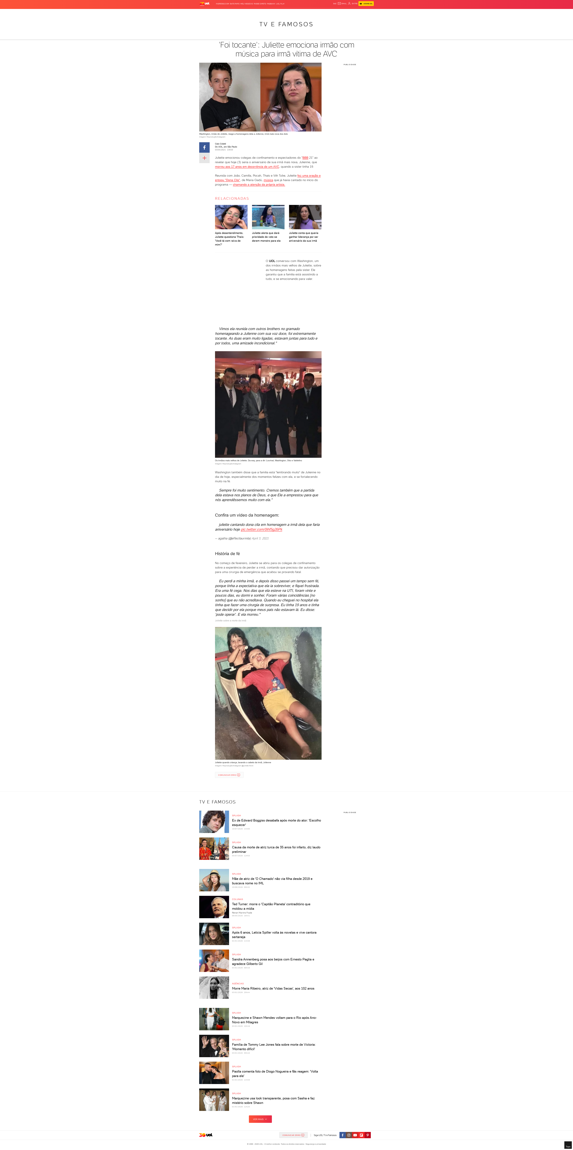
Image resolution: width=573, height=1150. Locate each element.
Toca (356, 12)
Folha (271, 12)
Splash (289, 12)
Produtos (205, 12)
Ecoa (320, 12)
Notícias (233, 12)
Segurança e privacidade (315, 1144)
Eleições (223, 12)
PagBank (271, 4)
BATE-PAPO (234, 4)
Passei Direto (260, 4)
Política (243, 12)
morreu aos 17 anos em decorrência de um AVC (247, 166)
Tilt (315, 12)
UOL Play (280, 4)
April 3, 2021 (260, 538)
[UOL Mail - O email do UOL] (342, 4)
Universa (298, 12)
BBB (305, 157)
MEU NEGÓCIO (246, 4)
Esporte (280, 12)
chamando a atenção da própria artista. (259, 184)
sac (335, 4)
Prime (349, 12)
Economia (262, 12)
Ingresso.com (222, 4)
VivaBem (308, 12)
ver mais (258, 1119)
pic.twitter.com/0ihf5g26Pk (261, 529)
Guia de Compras (368, 12)
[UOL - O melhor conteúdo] (204, 4)
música (268, 180)
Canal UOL (329, 12)
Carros (252, 12)
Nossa (338, 12)
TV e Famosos (286, 24)
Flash (214, 12)
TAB (344, 12)
